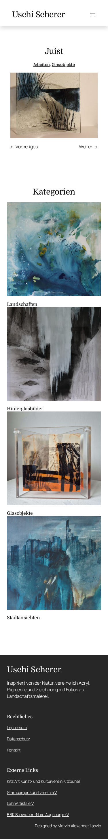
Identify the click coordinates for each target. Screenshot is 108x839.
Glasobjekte (63, 64)
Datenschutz (18, 738)
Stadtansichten (23, 617)
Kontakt (13, 750)
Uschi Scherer (38, 14)
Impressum (17, 727)
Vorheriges (27, 146)
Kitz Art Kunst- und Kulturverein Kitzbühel (43, 781)
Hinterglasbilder (25, 408)
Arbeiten (41, 64)
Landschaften (22, 304)
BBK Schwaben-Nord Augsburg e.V (38, 814)
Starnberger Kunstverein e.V (32, 792)
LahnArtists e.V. (20, 803)
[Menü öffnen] (92, 14)
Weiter (85, 146)
